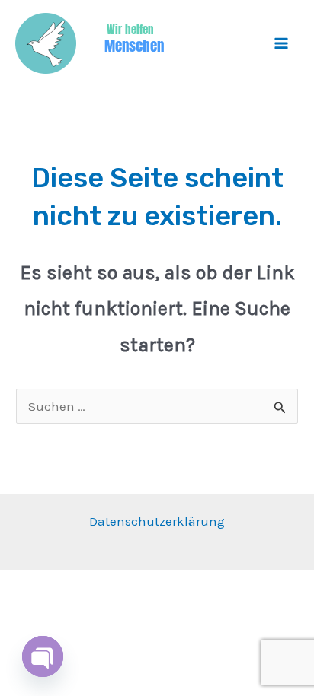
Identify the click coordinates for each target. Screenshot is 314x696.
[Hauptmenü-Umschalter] (282, 43)
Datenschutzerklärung (157, 521)
